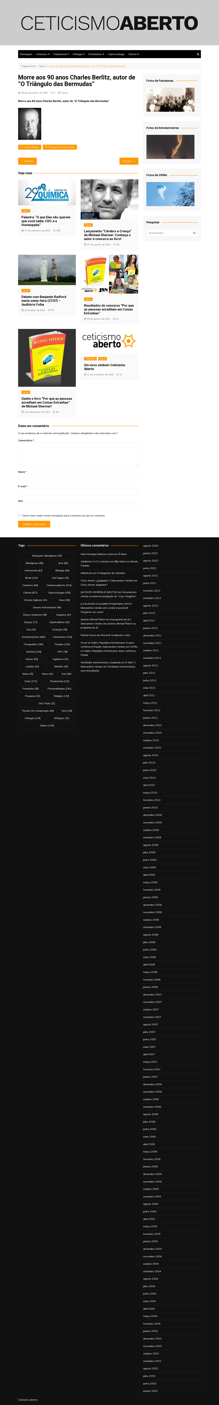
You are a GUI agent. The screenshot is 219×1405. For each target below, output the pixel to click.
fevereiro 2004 (151, 1323)
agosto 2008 (150, 934)
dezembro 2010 (152, 725)
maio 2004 (149, 1301)
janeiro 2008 (150, 987)
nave (47, 673)
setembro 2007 (152, 1017)
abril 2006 (149, 1144)
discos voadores (35, 614)
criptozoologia (59, 592)
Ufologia (77, 54)
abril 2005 (149, 1219)
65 (52, 310)
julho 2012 (149, 613)
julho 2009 (149, 852)
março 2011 (150, 702)
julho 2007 (149, 1032)
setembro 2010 (152, 747)
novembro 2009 (152, 822)
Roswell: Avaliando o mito (115, 635)
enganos (63, 614)
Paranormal (60, 54)
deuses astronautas (47, 607)
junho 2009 (149, 859)
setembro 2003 (152, 1361)
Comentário (26, 440)
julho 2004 (149, 1286)
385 (58, 230)
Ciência (132, 54)
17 (121, 374)
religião (61, 696)
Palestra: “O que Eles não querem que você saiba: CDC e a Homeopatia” (45, 221)
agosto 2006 (150, 1114)
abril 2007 (149, 1054)
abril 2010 (149, 785)
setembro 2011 (152, 657)
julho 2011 (149, 672)
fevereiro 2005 (151, 1233)
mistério (61, 666)
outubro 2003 (151, 1353)
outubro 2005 (151, 1189)
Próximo (127, 161)
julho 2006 (149, 1121)
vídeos (47, 725)
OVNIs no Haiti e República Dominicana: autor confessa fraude (109, 650)
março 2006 (150, 1151)
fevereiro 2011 (151, 710)
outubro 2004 (151, 1263)
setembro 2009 (152, 837)
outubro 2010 (151, 740)
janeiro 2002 (150, 1390)
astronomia (34, 570)
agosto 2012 (150, 605)
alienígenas (34, 563)
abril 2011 (149, 695)
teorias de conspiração (38, 710)
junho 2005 (149, 1211)
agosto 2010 (150, 755)
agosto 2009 (150, 844)
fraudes (62, 644)
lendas (32, 666)
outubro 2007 (151, 1009)
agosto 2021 (150, 575)
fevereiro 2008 (151, 979)
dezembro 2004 (152, 1248)
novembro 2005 (152, 1181)
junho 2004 (149, 1293)
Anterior (29, 161)
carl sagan (60, 577)
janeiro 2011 (150, 717)
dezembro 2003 (152, 1338)
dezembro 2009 (152, 814)
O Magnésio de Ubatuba (111, 573)
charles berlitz (31, 147)
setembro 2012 (152, 598)
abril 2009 (149, 874)
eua (31, 629)
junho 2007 (149, 1039)
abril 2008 (149, 964)
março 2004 (150, 1316)
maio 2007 (149, 1046)
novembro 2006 (152, 1091)
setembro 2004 (152, 1271)
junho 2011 (149, 680)
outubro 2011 (151, 650)
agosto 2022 (150, 560)
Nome (22, 471)
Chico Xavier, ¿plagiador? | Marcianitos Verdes (107, 580)
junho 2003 (149, 1383)
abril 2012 (149, 620)
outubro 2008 (151, 919)
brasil (31, 577)
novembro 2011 (152, 643)
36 (118, 244)
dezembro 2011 (152, 635)
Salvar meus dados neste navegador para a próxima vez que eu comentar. (63, 515)
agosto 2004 (150, 1278)
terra (66, 710)
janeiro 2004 (150, 1331)
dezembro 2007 (152, 994)
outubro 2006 (151, 1099)
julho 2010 (149, 762)
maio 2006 (149, 1136)
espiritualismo (59, 622)
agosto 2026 (150, 545)
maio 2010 (149, 777)
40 (57, 411)
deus (64, 600)
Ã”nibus (122, 554)
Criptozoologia (116, 54)
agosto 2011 (150, 665)
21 (117, 318)
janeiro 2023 (150, 553)
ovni (67, 673)
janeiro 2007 (150, 1076)
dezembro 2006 (152, 1084)
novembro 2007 (152, 1002)
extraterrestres (34, 636)
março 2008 (150, 972)
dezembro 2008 (152, 904)
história (34, 651)
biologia (62, 570)
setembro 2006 (152, 1106)
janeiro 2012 (150, 628)
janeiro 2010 (150, 807)
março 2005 (150, 1226)
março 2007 (150, 1061)
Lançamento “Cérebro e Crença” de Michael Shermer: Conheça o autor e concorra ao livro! (108, 235)
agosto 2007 (150, 1024)
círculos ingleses (35, 600)
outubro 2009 (151, 830)
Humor (31, 659)
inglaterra (61, 659)
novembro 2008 (152, 912)
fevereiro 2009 (151, 889)
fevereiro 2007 (151, 1069)
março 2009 (150, 882)
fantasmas (62, 636)
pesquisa (32, 696)
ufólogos (61, 718)
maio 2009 (149, 867)
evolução (59, 629)
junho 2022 (149, 568)
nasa (28, 673)
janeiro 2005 (150, 1241)
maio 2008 (149, 957)
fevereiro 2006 (151, 1159)
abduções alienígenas (47, 555)
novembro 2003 (152, 1346)
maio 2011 (149, 687)
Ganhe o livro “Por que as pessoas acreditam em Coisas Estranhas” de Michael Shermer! (46, 402)
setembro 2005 (152, 1196)
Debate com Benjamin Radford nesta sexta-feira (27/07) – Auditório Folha (43, 300)
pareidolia (30, 688)
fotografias (33, 644)
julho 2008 (149, 942)
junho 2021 (149, 583)
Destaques (26, 54)
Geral (64, 92)
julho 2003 (149, 1376)
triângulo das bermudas (61, 147)
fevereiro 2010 (151, 800)
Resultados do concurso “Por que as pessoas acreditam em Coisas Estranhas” (109, 309)
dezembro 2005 (152, 1174)
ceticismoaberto (59, 585)
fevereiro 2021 (151, 590)
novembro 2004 (152, 1256)
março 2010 (150, 792)
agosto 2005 (150, 1203)
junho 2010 (149, 770)
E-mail (23, 486)
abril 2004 (149, 1308)
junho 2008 (149, 949)
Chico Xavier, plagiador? (94, 584)
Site (20, 500)
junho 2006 (149, 1129)
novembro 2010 (152, 732)
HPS (62, 651)
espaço (31, 622)
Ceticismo (41, 54)
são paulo (47, 703)
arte (63, 563)
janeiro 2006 (150, 1166)
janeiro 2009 (150, 897)
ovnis (31, 681)
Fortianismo (95, 54)
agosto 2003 (150, 1368)
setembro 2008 (152, 927)
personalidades (59, 688)
